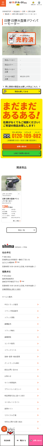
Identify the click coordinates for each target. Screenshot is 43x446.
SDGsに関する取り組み (13, 421)
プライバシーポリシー (13, 389)
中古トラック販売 (11, 304)
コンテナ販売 (10, 343)
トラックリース (10, 350)
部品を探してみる (21, 91)
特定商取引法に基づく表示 (15, 395)
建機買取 (8, 337)
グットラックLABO (12, 363)
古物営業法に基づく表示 (11, 289)
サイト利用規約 (10, 382)
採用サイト (9, 408)
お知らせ (8, 376)
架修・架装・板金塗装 (12, 356)
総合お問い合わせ (11, 369)
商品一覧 (21, 230)
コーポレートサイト (12, 402)
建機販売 (8, 324)
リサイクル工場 (10, 415)
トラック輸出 (10, 330)
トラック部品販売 (11, 311)
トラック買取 (10, 317)
